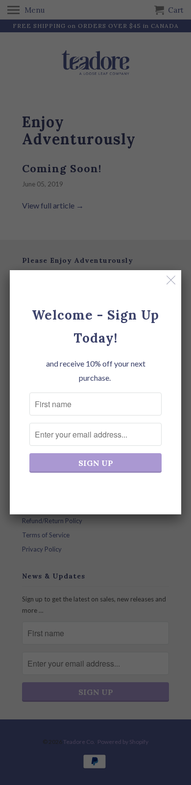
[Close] (171, 280)
